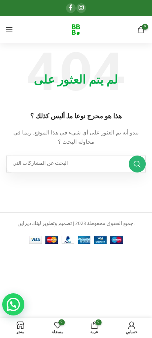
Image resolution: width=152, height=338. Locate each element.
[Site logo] (76, 30)
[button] (13, 304)
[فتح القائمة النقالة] (9, 29)
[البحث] (137, 164)
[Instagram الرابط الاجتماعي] (81, 8)
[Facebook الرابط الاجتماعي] (71, 8)
